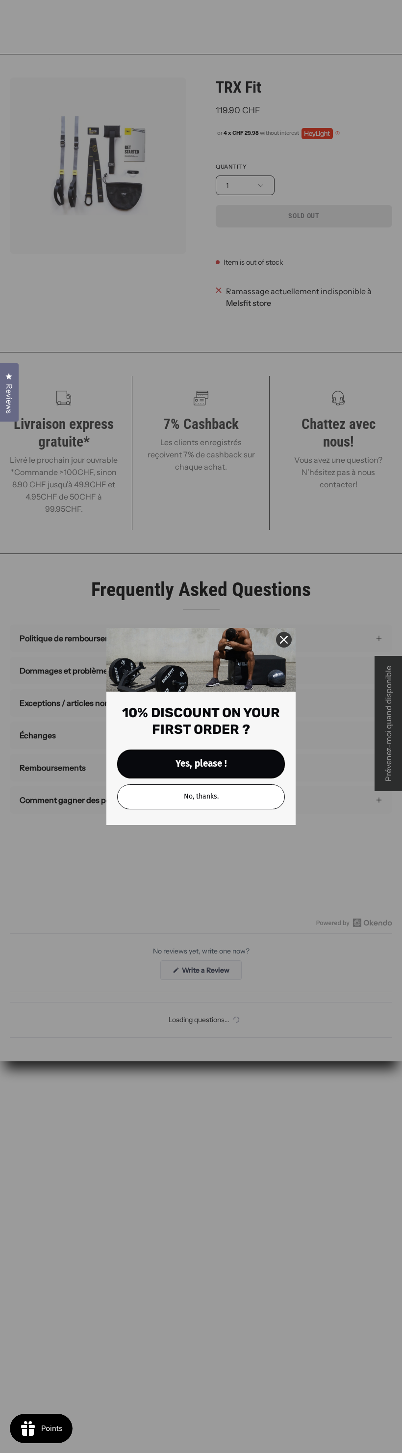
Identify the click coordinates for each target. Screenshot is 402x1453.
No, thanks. (201, 796)
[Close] (284, 639)
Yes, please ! (201, 763)
